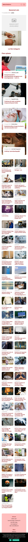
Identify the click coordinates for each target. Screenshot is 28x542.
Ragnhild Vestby (15, 99)
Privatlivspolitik (16, 540)
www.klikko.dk (15, 525)
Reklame (14, 531)
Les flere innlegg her (14, 49)
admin (12, 12)
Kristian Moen (14, 124)
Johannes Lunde (15, 72)
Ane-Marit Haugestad (16, 149)
